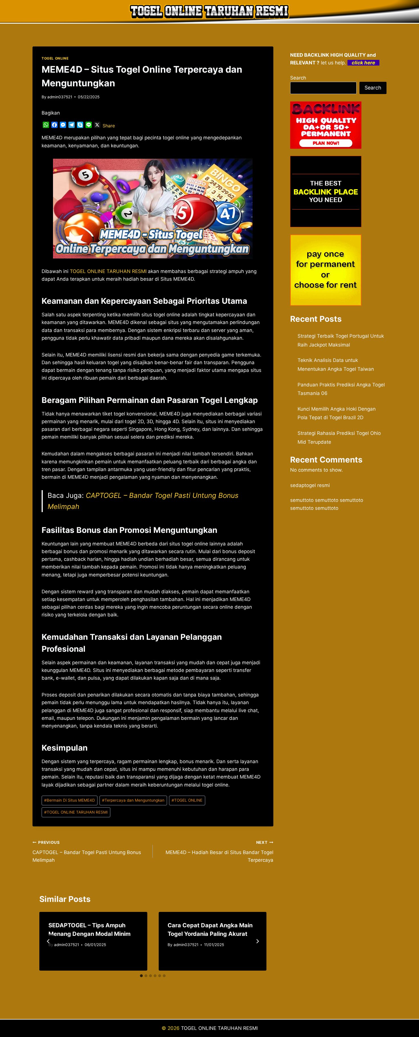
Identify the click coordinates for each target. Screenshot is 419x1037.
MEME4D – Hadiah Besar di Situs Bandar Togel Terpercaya (219, 851)
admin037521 (59, 97)
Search (298, 78)
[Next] (257, 941)
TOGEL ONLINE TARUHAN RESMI (76, 812)
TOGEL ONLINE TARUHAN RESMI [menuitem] (108, 271)
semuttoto (302, 500)
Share (109, 126)
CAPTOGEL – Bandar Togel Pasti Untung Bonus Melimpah (86, 851)
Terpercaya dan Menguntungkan (133, 800)
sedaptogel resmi (310, 485)
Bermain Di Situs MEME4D (69, 800)
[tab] (141, 975)
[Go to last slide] (48, 941)
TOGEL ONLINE (55, 58)
